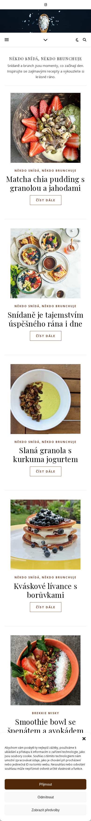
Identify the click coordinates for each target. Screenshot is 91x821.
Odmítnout (46, 797)
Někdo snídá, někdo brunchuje (45, 171)
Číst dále (45, 200)
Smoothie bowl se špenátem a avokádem (45, 726)
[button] (84, 738)
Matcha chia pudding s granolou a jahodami (45, 183)
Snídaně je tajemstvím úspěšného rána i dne (46, 319)
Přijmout (45, 784)
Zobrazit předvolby (46, 810)
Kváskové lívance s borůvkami (45, 590)
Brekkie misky (45, 713)
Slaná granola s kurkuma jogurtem (45, 454)
